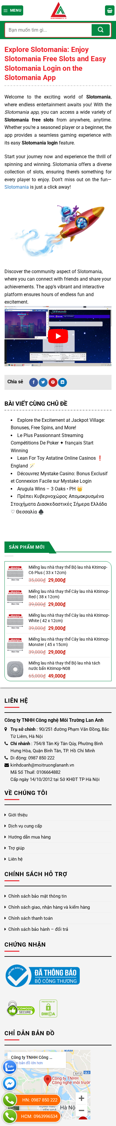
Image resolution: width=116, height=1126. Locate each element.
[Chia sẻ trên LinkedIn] (62, 382)
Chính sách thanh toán (30, 918)
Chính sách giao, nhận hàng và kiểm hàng (49, 907)
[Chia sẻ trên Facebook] (33, 382)
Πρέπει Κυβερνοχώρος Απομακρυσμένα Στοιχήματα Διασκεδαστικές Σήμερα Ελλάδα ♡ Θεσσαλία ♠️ (59, 503)
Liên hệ (15, 859)
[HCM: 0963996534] (9, 1116)
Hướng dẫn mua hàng (29, 837)
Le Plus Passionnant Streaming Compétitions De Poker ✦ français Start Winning (52, 443)
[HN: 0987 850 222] (9, 1100)
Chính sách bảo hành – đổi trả (38, 929)
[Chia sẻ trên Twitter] (43, 382)
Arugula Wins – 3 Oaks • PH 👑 (50, 489)
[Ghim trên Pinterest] (52, 382)
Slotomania (16, 187)
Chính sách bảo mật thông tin (37, 896)
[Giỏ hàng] (110, 10)
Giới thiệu (17, 815)
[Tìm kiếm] (101, 30)
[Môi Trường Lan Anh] (58, 10)
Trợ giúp (16, 848)
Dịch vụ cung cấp (25, 826)
